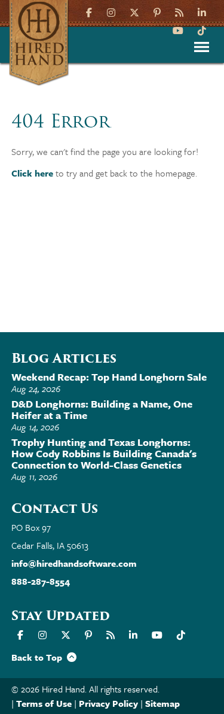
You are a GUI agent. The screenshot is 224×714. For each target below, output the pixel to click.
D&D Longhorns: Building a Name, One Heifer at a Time (101, 409)
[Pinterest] (157, 12)
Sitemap (162, 703)
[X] (134, 12)
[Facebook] (90, 12)
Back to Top (39, 657)
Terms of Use (44, 703)
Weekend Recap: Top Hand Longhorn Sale (109, 376)
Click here (32, 173)
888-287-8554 (40, 581)
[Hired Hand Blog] (179, 12)
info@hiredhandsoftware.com (74, 563)
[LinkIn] (202, 12)
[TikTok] (202, 30)
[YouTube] (178, 30)
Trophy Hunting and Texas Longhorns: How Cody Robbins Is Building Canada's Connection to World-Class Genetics (104, 453)
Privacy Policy (108, 703)
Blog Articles (63, 358)
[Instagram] (111, 12)
